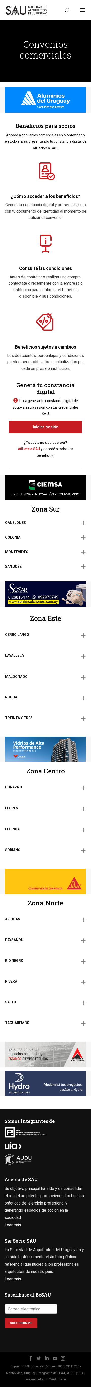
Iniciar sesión (45, 427)
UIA (81, 1373)
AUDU (71, 1373)
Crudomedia (57, 1379)
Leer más (13, 1224)
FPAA (61, 1373)
